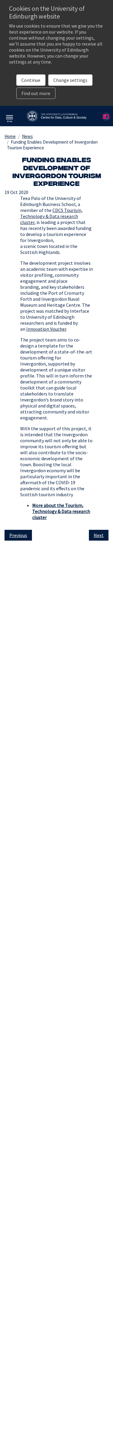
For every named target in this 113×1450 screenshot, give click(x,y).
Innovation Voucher (46, 329)
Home (10, 136)
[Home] (56, 115)
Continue (30, 80)
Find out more (35, 93)
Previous (18, 535)
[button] (9, 119)
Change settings (70, 80)
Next (99, 535)
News (27, 136)
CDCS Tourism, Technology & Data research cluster (51, 216)
